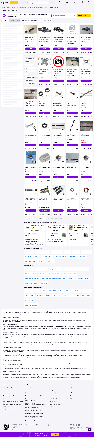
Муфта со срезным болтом (53, 273)
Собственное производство (32, 290)
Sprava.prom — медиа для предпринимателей (31, 399)
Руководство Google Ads (31, 420)
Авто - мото (15, 7)
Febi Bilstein (40, 295)
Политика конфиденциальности (33, 410)
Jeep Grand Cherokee (57, 252)
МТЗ (26, 300)
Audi (32, 300)
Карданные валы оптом (31, 305)
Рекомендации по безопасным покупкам (13, 401)
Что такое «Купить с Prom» (9, 395)
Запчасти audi (43, 283)
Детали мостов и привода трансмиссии (39, 7)
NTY (44, 290)
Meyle (77, 295)
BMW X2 (37, 256)
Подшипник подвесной (83, 278)
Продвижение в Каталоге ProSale (33, 395)
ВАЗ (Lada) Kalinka (86, 252)
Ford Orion (76, 252)
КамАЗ (48, 295)
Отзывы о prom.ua (52, 401)
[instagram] (76, 425)
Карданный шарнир (56, 269)
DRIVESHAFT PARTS (52, 290)
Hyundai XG (41, 261)
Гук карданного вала (30, 273)
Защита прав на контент (54, 395)
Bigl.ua (72, 387)
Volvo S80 (67, 252)
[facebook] (74, 425)
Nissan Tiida (28, 256)
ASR (65, 295)
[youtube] (71, 425)
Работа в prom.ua (52, 390)
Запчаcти (41, 273)
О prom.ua (50, 387)
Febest (32, 295)
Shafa (71, 390)
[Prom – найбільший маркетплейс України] (4, 3)
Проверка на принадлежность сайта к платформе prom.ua (12, 405)
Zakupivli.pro (73, 398)
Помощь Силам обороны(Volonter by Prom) (54, 405)
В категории (23, 3)
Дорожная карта (87, 290)
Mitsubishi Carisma (30, 261)
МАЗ (88, 295)
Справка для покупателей (9, 387)
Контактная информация (54, 393)
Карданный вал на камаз (70, 273)
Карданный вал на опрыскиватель (79, 269)
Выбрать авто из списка (84, 15)
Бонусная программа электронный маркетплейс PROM (34, 417)
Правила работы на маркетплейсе (34, 413)
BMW (67, 290)
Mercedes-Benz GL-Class (42, 252)
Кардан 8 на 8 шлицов (41, 269)
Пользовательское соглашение (33, 407)
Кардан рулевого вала (31, 283)
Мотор (71, 295)
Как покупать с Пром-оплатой (10, 398)
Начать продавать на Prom (32, 393)
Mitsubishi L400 (29, 252)
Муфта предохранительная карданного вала (53, 278)
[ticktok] (79, 425)
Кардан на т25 (29, 269)
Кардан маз (71, 278)
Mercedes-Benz (76, 290)
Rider (61, 290)
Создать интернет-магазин (32, 390)
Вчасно (72, 395)
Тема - (31, 424)
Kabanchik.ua (73, 393)
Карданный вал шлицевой (32, 278)
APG (26, 295)
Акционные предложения (9, 393)
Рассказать (54, 434)
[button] (30, 49)
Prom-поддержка (7, 390)
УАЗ (60, 295)
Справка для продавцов (31, 387)
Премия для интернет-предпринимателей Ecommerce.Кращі (35, 403)
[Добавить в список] (35, 34)
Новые (65, 269)
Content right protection (54, 398)
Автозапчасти (23, 7)
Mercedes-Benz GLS (47, 256)
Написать (44, 210)
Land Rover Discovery (60, 256)
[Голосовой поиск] (48, 2)
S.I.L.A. (54, 295)
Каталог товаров (5, 7)
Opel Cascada (72, 256)
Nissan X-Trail (50, 261)
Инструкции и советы (8, 409)
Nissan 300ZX (82, 256)
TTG (83, 295)
